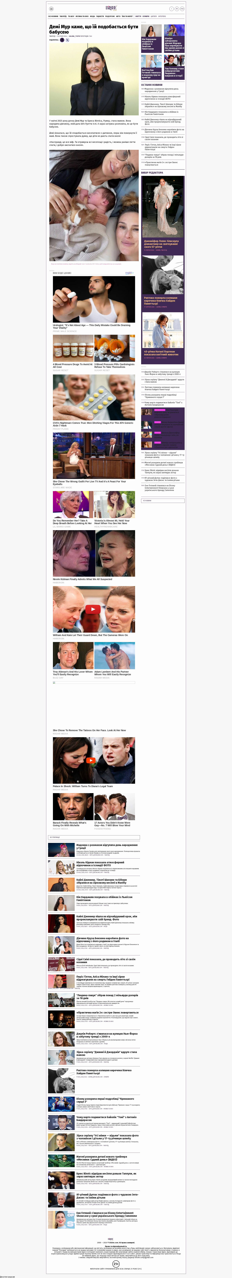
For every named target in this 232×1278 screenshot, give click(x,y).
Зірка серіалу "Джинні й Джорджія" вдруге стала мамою (106, 1053)
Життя (138, 16)
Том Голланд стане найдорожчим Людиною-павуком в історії (174, 72)
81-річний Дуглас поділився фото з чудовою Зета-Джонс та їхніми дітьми (107, 1196)
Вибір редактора (152, 172)
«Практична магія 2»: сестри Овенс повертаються (107, 1012)
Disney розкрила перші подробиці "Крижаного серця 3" (105, 1100)
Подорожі (110, 16)
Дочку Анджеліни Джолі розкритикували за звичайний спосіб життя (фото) (168, 424)
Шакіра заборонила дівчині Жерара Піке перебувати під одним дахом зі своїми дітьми (174, 44)
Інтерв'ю (162, 16)
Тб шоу (71, 16)
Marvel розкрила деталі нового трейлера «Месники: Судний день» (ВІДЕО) (101, 1158)
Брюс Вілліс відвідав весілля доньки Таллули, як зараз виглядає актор (106, 1175)
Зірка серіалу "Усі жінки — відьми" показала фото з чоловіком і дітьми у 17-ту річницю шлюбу (107, 1137)
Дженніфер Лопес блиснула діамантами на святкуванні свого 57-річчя (161, 244)
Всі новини (53, 16)
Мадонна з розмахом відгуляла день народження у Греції (107, 846)
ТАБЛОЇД (63, 16)
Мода (92, 16)
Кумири (146, 16)
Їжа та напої (127, 16)
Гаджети (100, 16)
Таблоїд (52, 36)
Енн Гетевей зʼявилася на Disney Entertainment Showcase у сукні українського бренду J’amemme (106, 1214)
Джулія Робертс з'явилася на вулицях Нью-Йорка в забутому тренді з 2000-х (107, 1035)
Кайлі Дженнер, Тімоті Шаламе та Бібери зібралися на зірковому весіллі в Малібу (101, 881)
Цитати (154, 16)
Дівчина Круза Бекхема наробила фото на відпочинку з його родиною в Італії (102, 940)
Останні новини (151, 84)
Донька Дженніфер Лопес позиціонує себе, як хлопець (167, 435)
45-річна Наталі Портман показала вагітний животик (161, 353)
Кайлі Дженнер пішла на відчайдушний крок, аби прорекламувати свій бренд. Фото (106, 918)
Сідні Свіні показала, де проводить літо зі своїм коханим (105, 961)
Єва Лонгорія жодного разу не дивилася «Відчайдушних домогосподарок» (166, 413)
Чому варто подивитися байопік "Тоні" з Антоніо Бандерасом (106, 1119)
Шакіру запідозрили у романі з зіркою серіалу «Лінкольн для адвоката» (168, 445)
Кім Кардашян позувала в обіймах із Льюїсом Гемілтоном (104, 898)
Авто (118, 16)
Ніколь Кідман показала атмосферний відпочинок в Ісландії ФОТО (100, 864)
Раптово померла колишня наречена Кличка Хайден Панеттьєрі (103, 1072)
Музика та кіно (82, 16)
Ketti (91, 855)
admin (90, 1077)
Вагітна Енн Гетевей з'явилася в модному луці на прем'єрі (151, 74)
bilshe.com (113, 1243)
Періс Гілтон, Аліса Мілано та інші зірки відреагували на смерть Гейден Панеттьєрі (102, 978)
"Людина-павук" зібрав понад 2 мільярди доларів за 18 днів (107, 997)
